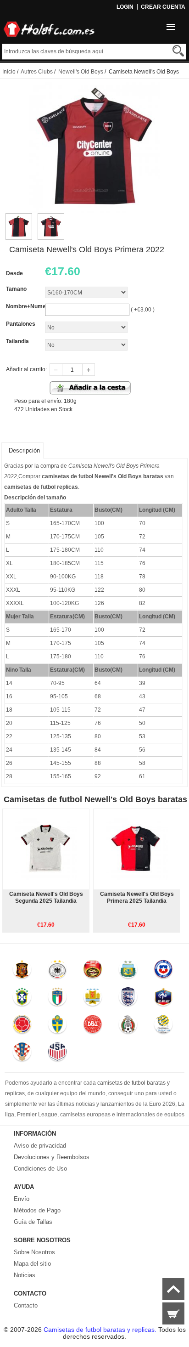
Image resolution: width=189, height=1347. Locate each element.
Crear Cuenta (163, 7)
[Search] (178, 51)
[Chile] (163, 971)
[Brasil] (22, 998)
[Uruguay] (92, 998)
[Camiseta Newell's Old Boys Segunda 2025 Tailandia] (46, 849)
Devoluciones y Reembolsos (51, 1157)
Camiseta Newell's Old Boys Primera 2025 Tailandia (137, 897)
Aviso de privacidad (40, 1145)
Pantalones (20, 324)
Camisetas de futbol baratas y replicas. (101, 1329)
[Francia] (163, 998)
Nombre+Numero (28, 306)
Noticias (24, 1275)
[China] (92, 971)
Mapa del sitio (32, 1263)
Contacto (26, 1305)
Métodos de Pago (37, 1210)
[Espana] (22, 971)
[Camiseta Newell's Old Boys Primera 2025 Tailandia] (137, 849)
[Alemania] (57, 971)
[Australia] (163, 1026)
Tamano (16, 289)
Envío (21, 1198)
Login (125, 7)
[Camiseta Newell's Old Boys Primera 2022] (18, 217)
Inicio (9, 71)
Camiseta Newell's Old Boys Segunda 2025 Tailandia (46, 897)
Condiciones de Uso (40, 1168)
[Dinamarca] (92, 1026)
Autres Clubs (37, 71)
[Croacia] (22, 1053)
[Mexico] (127, 1026)
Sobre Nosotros (34, 1252)
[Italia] (57, 998)
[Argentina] (127, 971)
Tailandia (17, 341)
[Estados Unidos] (57, 1053)
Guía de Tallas (33, 1221)
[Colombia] (22, 1026)
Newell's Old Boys (80, 71)
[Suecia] (57, 1026)
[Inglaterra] (127, 998)
